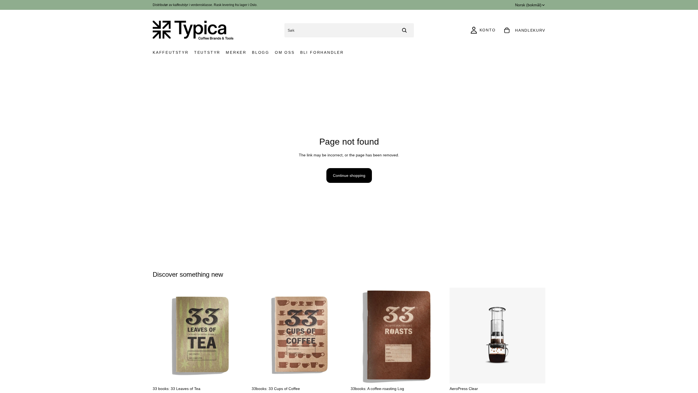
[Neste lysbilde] (240, 336)
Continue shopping (349, 175)
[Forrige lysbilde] (161, 336)
